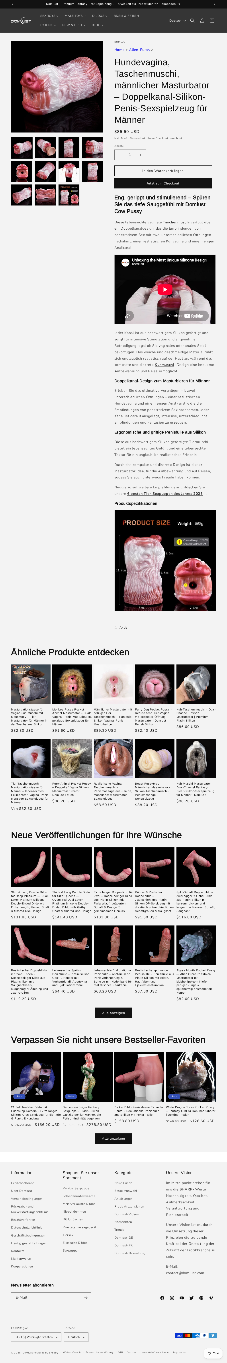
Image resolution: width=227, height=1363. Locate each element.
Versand (135, 138)
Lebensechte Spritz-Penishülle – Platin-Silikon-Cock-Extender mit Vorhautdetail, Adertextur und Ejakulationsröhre (71, 978)
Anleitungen (123, 1199)
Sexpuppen (71, 1250)
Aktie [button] (123, 628)
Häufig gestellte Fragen (29, 1243)
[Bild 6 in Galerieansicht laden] (45, 171)
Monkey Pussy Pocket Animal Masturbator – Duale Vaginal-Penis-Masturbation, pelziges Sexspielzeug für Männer (72, 717)
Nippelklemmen (74, 1211)
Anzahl (119, 146)
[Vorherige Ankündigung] (13, 4)
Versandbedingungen (27, 1199)
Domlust (28, 1352)
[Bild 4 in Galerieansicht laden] (92, 147)
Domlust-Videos (126, 1214)
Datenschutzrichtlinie (27, 1227)
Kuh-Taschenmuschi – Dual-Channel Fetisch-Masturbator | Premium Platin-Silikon (196, 715)
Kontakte (18, 1251)
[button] (192, 20)
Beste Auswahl (125, 1191)
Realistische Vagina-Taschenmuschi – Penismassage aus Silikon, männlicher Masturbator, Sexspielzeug (113, 791)
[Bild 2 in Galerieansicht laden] (45, 147)
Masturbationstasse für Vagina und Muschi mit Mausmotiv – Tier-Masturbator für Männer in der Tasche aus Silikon (29, 717)
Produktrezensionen (129, 1206)
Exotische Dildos (75, 1243)
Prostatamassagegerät (79, 1227)
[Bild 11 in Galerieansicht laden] (69, 194)
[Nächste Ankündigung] (214, 4)
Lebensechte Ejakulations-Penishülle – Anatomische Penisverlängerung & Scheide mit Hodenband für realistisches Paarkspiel (113, 978)
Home (119, 49)
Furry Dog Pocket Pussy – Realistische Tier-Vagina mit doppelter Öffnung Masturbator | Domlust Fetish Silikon (153, 717)
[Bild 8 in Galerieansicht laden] (92, 171)
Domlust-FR (123, 1245)
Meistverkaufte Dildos (79, 1204)
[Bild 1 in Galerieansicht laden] (21, 147)
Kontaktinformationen (155, 1352)
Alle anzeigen (113, 1013)
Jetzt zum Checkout (163, 183)
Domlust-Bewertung (129, 1253)
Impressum (179, 1352)
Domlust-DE (123, 1238)
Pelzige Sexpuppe (76, 1188)
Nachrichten (123, 1222)
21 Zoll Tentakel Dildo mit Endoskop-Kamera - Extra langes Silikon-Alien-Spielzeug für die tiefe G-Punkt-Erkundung (36, 1113)
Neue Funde (123, 1183)
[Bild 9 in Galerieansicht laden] (21, 194)
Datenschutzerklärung (99, 1352)
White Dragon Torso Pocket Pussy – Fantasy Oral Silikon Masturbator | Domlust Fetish (190, 1111)
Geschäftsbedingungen (28, 1235)
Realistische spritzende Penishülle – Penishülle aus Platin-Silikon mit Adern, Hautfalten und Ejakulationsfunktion (154, 978)
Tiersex (68, 1235)
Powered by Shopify (46, 1352)
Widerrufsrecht (72, 1352)
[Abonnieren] (86, 1297)
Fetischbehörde (22, 1183)
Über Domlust (21, 1191)
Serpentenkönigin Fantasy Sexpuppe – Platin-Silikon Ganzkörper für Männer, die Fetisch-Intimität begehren (82, 1113)
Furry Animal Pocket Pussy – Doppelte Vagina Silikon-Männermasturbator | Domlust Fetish (71, 789)
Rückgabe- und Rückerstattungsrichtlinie (30, 1209)
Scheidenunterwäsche (79, 1196)
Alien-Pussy (139, 49)
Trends (119, 1230)
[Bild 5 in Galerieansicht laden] (21, 171)
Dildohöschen (73, 1219)
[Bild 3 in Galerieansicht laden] (69, 147)
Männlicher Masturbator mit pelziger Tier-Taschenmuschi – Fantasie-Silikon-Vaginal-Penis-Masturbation (113, 717)
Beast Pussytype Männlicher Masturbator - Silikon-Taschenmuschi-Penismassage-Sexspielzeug (152, 791)
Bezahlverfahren (23, 1220)
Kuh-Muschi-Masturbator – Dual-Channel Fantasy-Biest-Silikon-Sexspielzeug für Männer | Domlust (195, 789)
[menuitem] (49, 16)
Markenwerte (21, 1259)
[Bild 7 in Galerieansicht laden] (69, 171)
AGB (120, 1352)
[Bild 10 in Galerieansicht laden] (45, 194)
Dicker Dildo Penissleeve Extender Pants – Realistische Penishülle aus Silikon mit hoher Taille (138, 1111)
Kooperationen (22, 1266)
